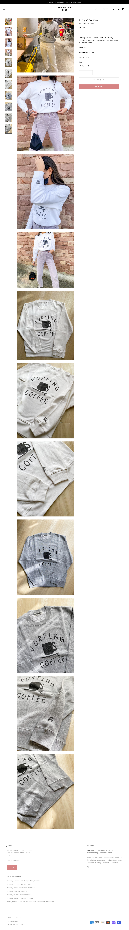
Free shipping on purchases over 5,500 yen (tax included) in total (64, 2)
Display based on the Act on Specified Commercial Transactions (31, 902)
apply (11, 868)
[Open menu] (4, 9)
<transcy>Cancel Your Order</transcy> (21, 888)
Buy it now (99, 87)
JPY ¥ (96, 9)
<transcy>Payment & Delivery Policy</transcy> (23, 881)
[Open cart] (123, 9)
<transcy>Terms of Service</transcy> (20, 898)
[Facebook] (83, 57)
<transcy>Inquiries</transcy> (17, 891)
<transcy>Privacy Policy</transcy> (19, 895)
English (105, 9)
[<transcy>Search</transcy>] (119, 9)
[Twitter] (86, 57)
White (82, 66)
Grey (89, 66)
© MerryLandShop (13, 922)
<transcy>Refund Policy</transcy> (19, 884)
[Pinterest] (88, 57)
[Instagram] (88, 867)
